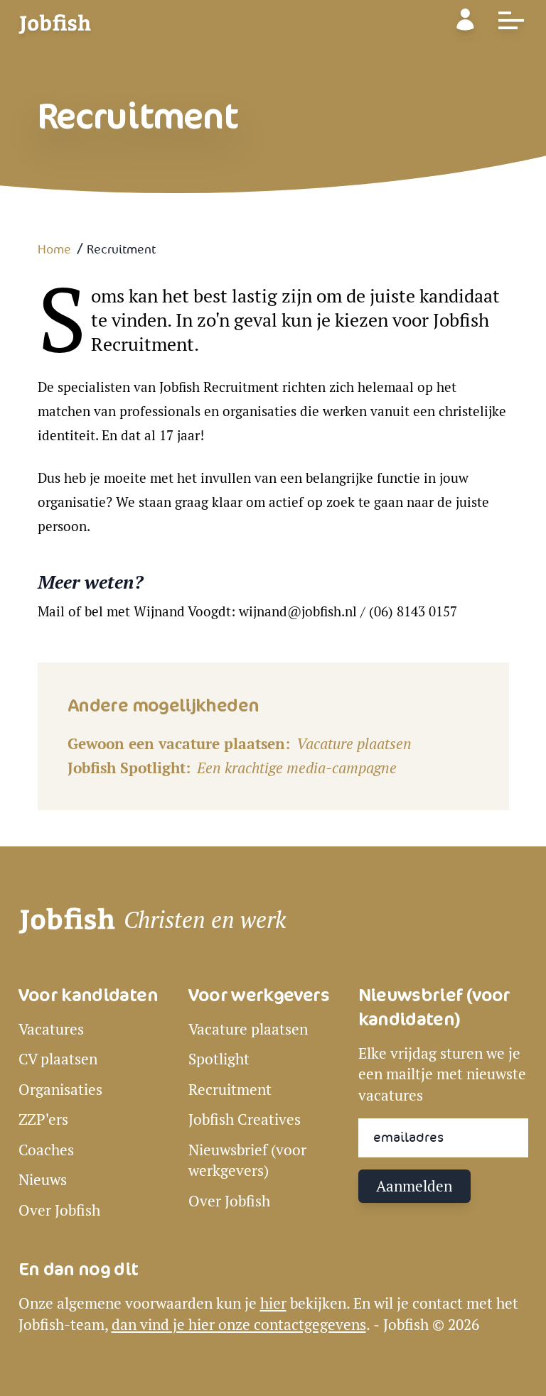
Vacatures (51, 1029)
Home (54, 250)
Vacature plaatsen (354, 743)
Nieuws (42, 1179)
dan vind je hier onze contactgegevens (239, 1324)
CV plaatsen (57, 1059)
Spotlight (219, 1059)
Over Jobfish (59, 1210)
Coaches (46, 1150)
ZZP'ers (43, 1119)
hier (273, 1303)
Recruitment (230, 1089)
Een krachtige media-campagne (297, 768)
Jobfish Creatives (244, 1119)
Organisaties (60, 1089)
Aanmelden (414, 1186)
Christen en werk (205, 920)
